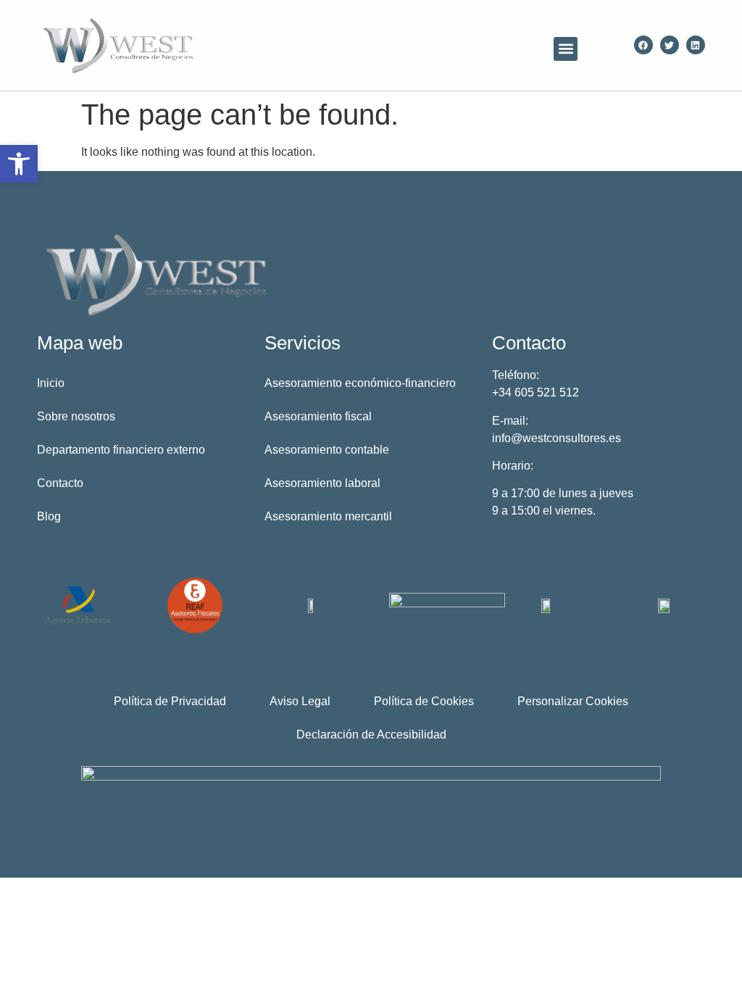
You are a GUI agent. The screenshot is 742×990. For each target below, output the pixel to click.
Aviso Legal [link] (300, 701)
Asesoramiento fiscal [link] (318, 416)
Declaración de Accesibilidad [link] (371, 734)
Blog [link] (49, 516)
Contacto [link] (60, 483)
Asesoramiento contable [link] (326, 450)
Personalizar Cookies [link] (572, 701)
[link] (19, 164)
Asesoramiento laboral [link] (322, 483)
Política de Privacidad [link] (170, 701)
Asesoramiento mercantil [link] (328, 516)
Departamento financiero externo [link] (121, 450)
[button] (566, 49)
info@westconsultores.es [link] (556, 438)
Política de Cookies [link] (424, 701)
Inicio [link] (50, 383)
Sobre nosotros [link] (76, 416)
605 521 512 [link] (546, 392)
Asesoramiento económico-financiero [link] (360, 383)
